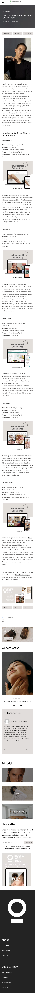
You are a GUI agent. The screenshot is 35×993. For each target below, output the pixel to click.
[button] (13, 705)
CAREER (5, 956)
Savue (6, 195)
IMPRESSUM (6, 982)
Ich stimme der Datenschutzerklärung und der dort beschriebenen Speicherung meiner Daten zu (16, 847)
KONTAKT (5, 977)
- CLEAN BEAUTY (7, 11)
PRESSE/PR (6, 950)
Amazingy (5, 284)
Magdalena (6, 21)
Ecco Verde (5, 374)
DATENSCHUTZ (7, 972)
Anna (12, 720)
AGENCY (5, 988)
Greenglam (7, 456)
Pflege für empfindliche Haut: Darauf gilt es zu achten (17, 702)
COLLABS (5, 945)
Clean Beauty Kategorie (22, 575)
